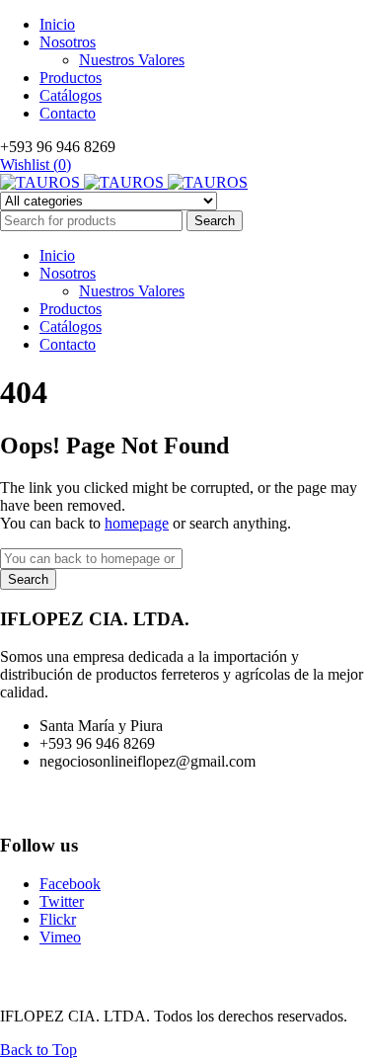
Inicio (57, 24)
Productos (70, 77)
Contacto (67, 113)
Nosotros (67, 42)
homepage (137, 523)
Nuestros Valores (132, 59)
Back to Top (38, 1049)
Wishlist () (35, 164)
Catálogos (70, 95)
